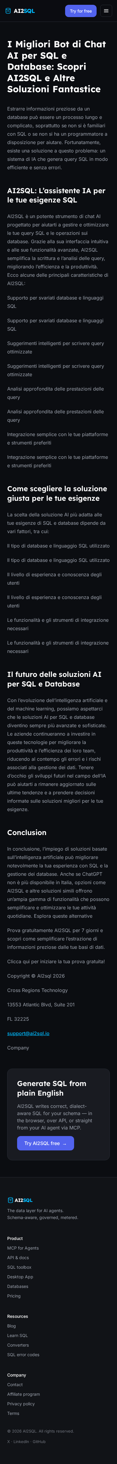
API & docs (18, 1257)
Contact (15, 1384)
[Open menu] (106, 11)
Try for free (81, 10)
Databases (17, 1286)
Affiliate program (23, 1394)
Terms (13, 1413)
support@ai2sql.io (28, 1033)
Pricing (14, 1295)
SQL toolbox (19, 1267)
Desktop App (20, 1276)
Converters (18, 1344)
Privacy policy (21, 1403)
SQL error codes (23, 1354)
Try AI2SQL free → (45, 1143)
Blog (11, 1325)
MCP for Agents (23, 1247)
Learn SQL (17, 1335)
